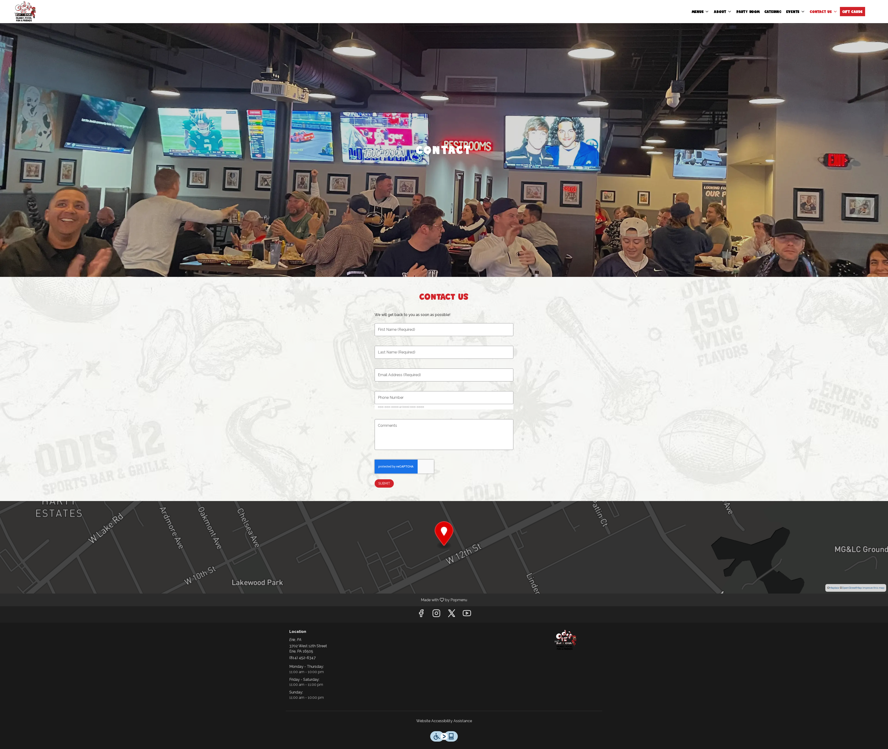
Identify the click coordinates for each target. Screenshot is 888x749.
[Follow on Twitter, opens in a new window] (451, 614)
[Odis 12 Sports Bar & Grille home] (24, 11)
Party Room (748, 11)
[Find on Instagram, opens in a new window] (436, 614)
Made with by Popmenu (235, 600)
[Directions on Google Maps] (444, 547)
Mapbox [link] (834, 587)
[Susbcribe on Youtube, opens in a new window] (467, 614)
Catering (773, 11)
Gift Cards (852, 11)
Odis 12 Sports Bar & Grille (565, 640)
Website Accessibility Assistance (444, 721)
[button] (700, 11)
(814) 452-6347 (302, 658)
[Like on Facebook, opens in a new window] (421, 614)
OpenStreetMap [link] (852, 587)
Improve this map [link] (873, 587)
